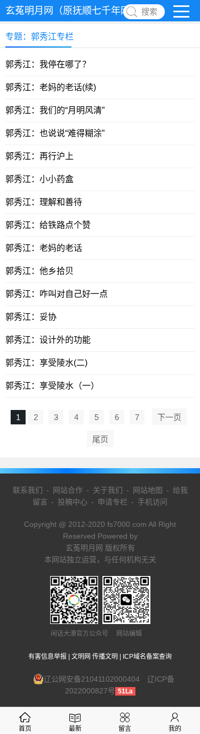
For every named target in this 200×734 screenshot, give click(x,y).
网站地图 (148, 490)
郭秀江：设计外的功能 (48, 339)
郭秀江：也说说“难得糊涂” (55, 133)
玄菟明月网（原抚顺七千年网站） (77, 10)
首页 (25, 728)
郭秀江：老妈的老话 (43, 247)
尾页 (100, 439)
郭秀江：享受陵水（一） (52, 385)
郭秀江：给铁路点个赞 (48, 225)
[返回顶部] (178, 649)
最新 (75, 728)
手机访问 (152, 502)
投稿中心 (72, 502)
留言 (124, 728)
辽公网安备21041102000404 (92, 679)
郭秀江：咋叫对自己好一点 (56, 293)
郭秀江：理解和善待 (43, 202)
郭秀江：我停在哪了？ (48, 64)
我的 (175, 728)
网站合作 (68, 490)
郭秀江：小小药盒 (39, 179)
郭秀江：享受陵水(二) (46, 362)
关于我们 (108, 490)
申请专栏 (112, 502)
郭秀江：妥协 (31, 316)
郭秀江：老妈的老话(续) (50, 87)
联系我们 (28, 490)
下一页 (169, 417)
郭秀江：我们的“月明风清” (55, 110)
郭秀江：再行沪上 (39, 156)
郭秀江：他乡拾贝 (39, 270)
